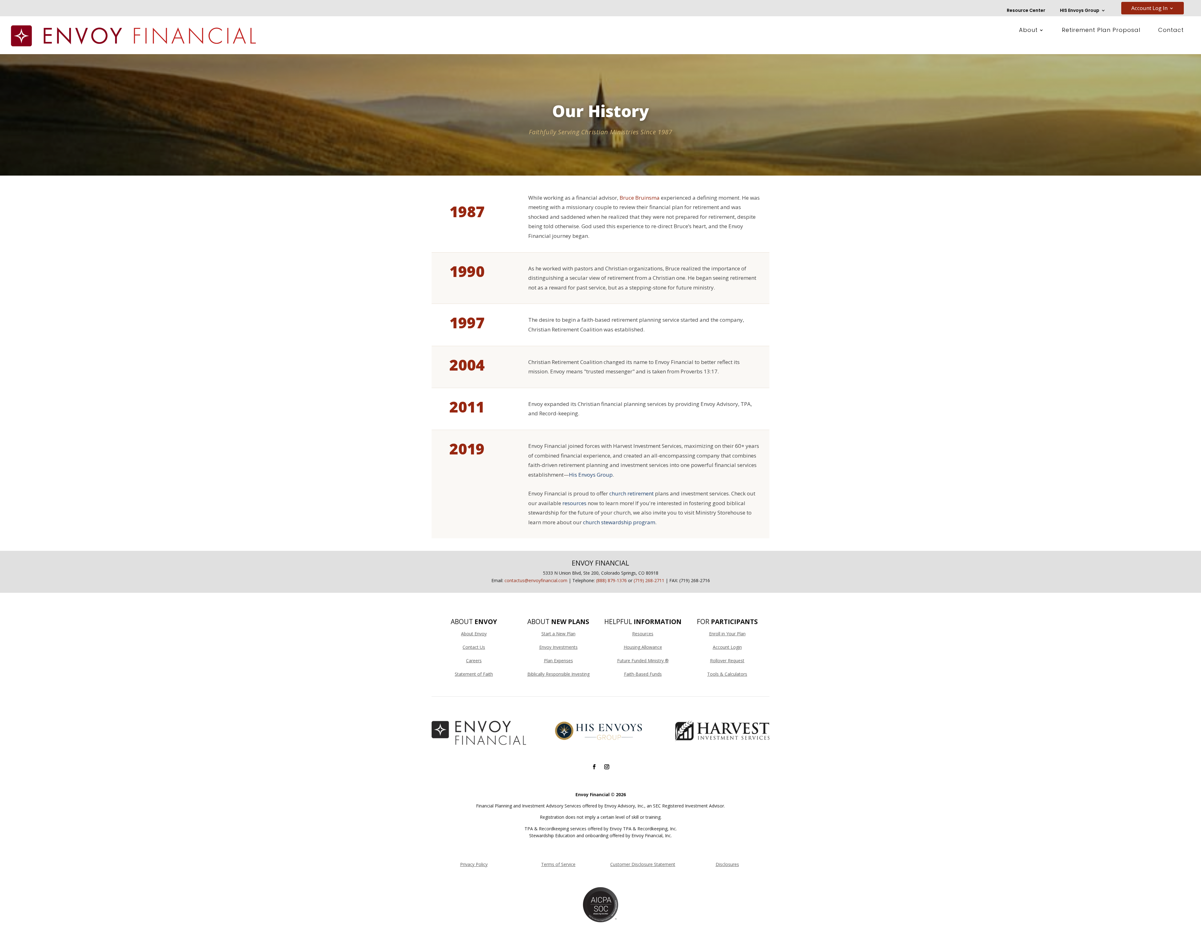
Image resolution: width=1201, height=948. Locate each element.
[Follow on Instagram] (607, 767)
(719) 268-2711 (649, 580)
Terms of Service (558, 864)
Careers (474, 661)
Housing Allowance (643, 647)
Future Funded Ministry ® (643, 661)
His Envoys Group (591, 474)
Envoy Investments (558, 647)
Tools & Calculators (727, 674)
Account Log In (1149, 9)
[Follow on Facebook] (594, 767)
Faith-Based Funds (643, 674)
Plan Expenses (558, 661)
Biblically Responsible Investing (558, 674)
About (1028, 31)
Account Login (727, 647)
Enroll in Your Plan (727, 634)
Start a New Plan (558, 634)
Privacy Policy (474, 864)
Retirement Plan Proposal (1101, 31)
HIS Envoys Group (1079, 10)
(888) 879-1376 (611, 580)
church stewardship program (619, 522)
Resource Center (1026, 10)
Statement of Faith (474, 674)
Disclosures (727, 864)
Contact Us (474, 647)
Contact (1171, 31)
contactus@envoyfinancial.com (535, 580)
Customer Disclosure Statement (642, 864)
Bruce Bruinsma (640, 197)
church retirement (631, 493)
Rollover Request (727, 661)
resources (574, 503)
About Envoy (474, 634)
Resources (642, 634)
